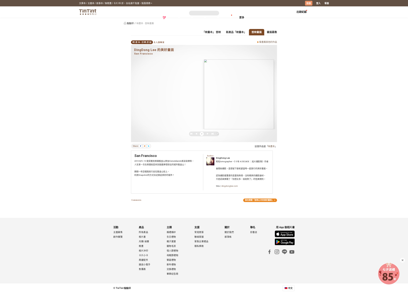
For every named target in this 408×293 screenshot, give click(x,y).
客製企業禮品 (201, 241)
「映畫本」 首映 (211, 32)
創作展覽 (118, 236)
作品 (203, 17)
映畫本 (271, 146)
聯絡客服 (199, 236)
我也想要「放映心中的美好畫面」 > (260, 200)
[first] (191, 133)
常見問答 (199, 232)
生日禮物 (171, 236)
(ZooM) (217, 133)
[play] (201, 133)
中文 (290, 288)
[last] (212, 133)
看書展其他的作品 (268, 42)
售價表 (142, 269)
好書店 (253, 232)
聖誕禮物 (171, 260)
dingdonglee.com (229, 186)
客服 (326, 3)
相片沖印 (143, 250)
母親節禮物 (172, 255)
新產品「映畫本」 (236, 32)
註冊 (308, 3)
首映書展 (256, 32)
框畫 (141, 246)
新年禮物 (171, 264)
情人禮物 (164, 17)
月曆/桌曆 (144, 241)
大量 (216, 17)
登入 (318, 3)
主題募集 (118, 232)
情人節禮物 (172, 250)
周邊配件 (143, 260)
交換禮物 (171, 269)
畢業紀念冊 (172, 273)
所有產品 (143, 232)
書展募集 (272, 32)
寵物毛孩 (171, 246)
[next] (207, 133)
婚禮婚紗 (171, 232)
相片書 (142, 236)
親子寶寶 (171, 241)
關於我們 (229, 232)
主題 (190, 17)
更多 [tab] (241, 17)
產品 (177, 17)
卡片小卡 (143, 255)
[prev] (196, 133)
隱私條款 (199, 246)
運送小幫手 (144, 264)
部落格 (228, 236)
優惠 (229, 17)
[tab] (177, 18)
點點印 (130, 23)
